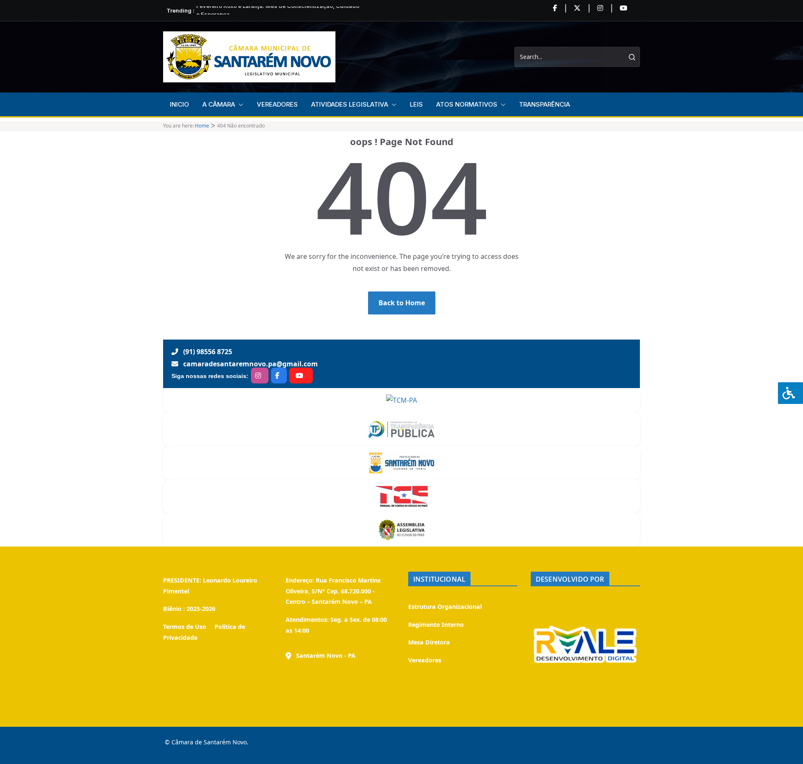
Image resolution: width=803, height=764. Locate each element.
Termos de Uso (184, 627)
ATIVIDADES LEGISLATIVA (349, 104)
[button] (239, 105)
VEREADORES (277, 104)
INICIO (179, 104)
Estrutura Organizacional (445, 607)
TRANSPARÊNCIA (544, 104)
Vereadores (424, 660)
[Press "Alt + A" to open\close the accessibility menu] (790, 393)
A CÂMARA (218, 104)
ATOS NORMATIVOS (466, 104)
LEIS (416, 104)
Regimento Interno (436, 625)
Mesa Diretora (429, 642)
